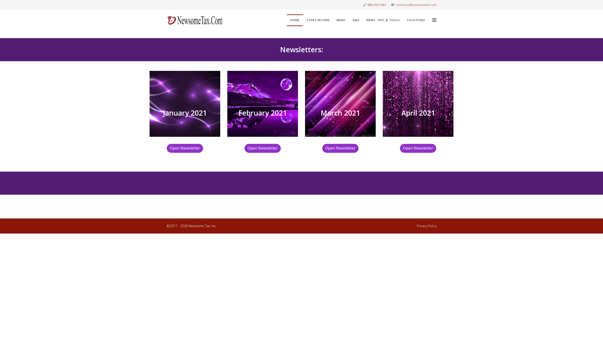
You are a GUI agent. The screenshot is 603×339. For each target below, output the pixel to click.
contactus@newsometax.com (416, 5)
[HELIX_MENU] (434, 20)
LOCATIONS (416, 20)
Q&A (355, 20)
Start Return (318, 20)
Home (294, 20)
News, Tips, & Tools (383, 20)
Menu (341, 20)
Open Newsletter (185, 148)
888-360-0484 (376, 5)
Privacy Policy (426, 226)
